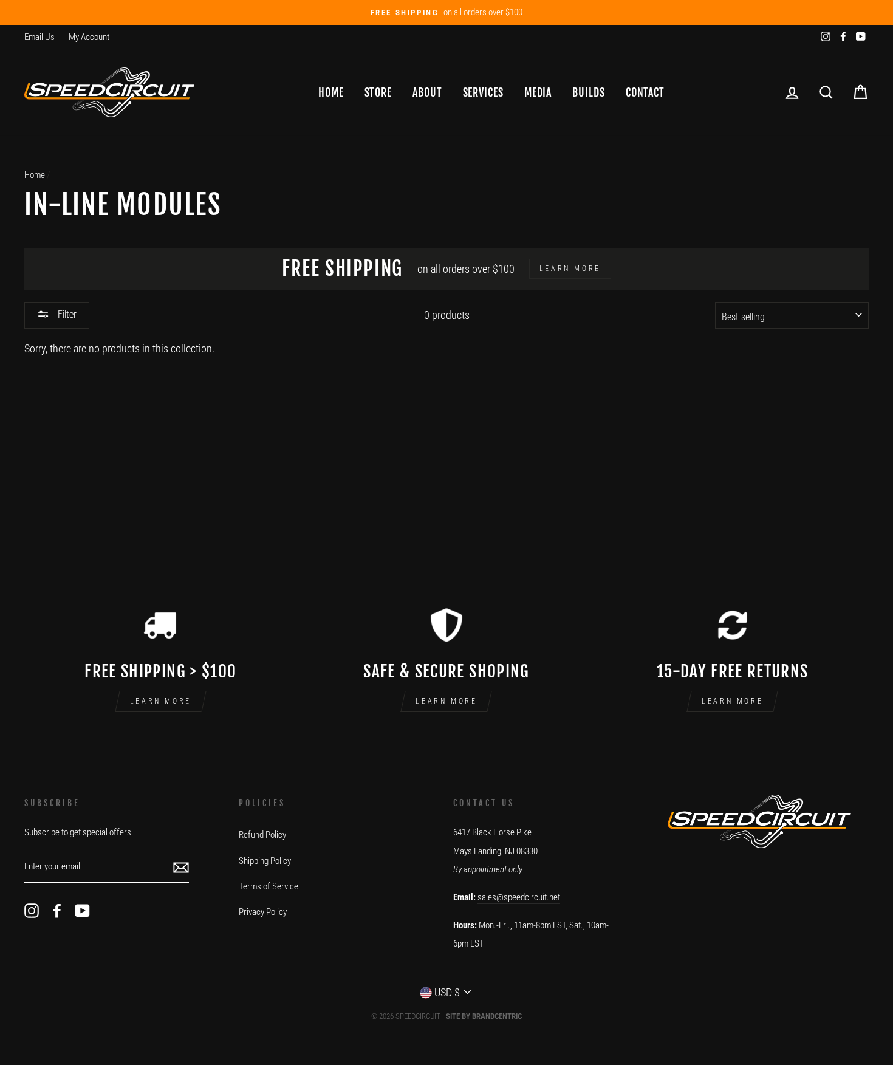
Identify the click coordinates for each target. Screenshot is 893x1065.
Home (331, 92)
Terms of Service (268, 886)
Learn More (160, 701)
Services (483, 92)
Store (378, 92)
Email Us (39, 37)
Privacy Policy (263, 911)
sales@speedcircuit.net (518, 897)
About (427, 92)
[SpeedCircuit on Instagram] (31, 910)
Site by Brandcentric (484, 1016)
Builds (588, 92)
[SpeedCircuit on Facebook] (57, 910)
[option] (446, 12)
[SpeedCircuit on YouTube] (82, 910)
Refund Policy (262, 834)
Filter (66, 314)
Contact (645, 92)
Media (538, 92)
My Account (89, 37)
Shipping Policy (265, 860)
